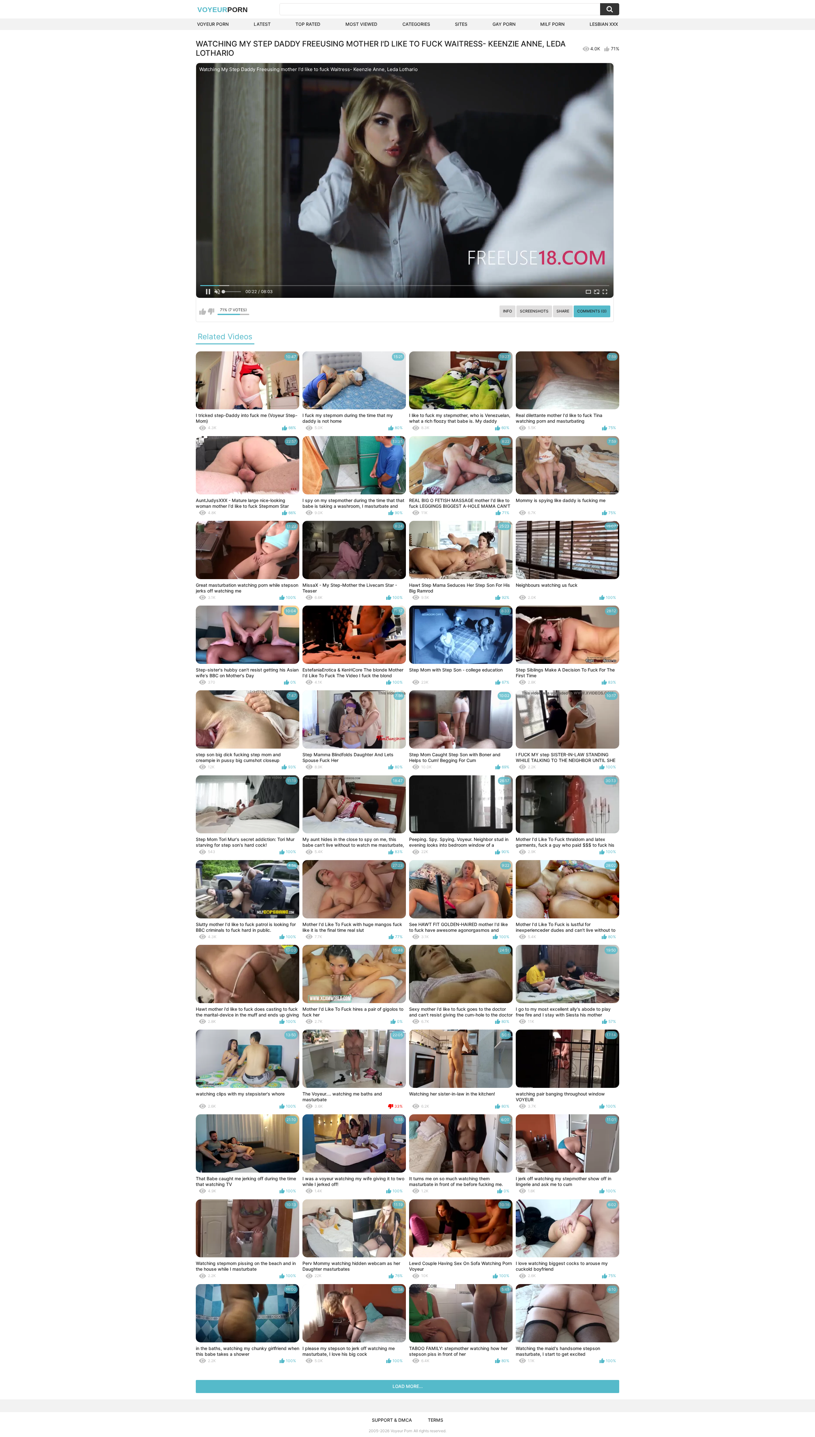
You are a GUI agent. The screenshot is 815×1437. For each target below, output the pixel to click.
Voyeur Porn (213, 24)
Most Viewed (361, 24)
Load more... (408, 1386)
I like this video (202, 311)
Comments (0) (592, 311)
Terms (435, 1420)
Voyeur (222, 10)
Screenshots (534, 311)
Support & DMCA (392, 1420)
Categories (416, 24)
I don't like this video (211, 311)
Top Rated (307, 24)
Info (507, 311)
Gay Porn (504, 24)
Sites (461, 24)
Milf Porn (552, 24)
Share (562, 311)
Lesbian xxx (604, 24)
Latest (262, 24)
